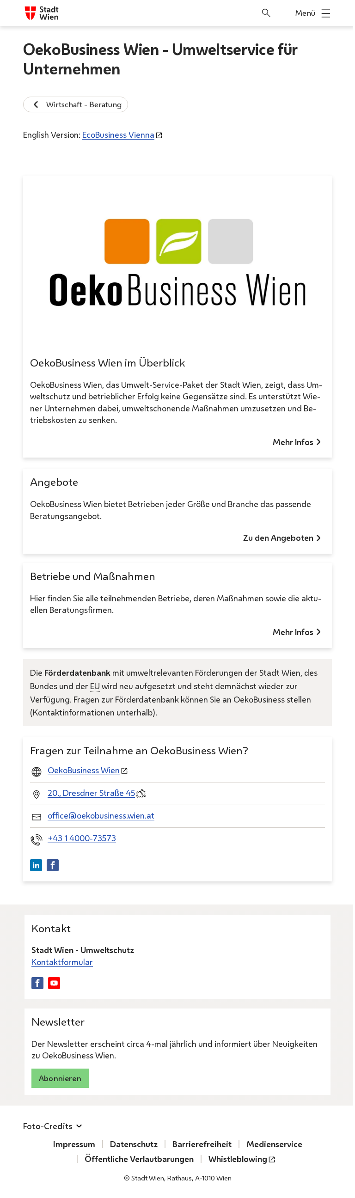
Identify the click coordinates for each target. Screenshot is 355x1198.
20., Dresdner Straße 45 (91, 792)
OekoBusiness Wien (84, 770)
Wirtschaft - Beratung (84, 104)
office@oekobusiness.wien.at (101, 815)
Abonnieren (60, 1078)
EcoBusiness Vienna (118, 134)
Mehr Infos (293, 441)
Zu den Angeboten (278, 537)
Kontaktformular (62, 961)
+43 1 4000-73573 (82, 837)
